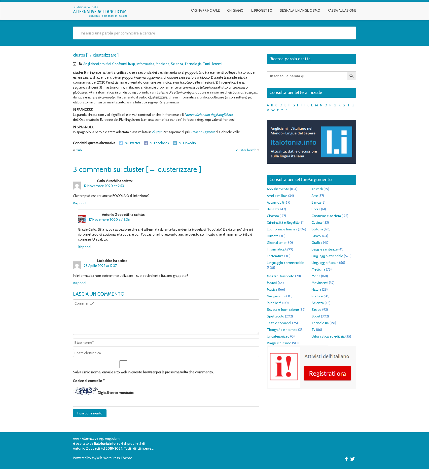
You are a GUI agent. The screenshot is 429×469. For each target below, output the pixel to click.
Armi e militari (277, 195)
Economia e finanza (282, 229)
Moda (316, 276)
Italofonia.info (105, 443)
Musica (272, 289)
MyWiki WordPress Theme (112, 458)
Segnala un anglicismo (300, 10)
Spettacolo (275, 316)
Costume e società (326, 216)
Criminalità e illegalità (283, 222)
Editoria (317, 229)
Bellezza (273, 209)
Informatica (145, 64)
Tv (313, 329)
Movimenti (320, 283)
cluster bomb (246, 150)
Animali (317, 189)
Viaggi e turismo (279, 343)
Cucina (317, 222)
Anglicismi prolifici (97, 64)
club (79, 150)
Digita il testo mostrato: (116, 392)
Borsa (316, 209)
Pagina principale (205, 10)
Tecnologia (193, 64)
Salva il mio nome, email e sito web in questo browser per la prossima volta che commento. (143, 372)
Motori (272, 283)
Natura (316, 289)
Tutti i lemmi (212, 64)
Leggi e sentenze (325, 249)
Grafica (317, 242)
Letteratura (275, 256)
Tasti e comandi (279, 323)
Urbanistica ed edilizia (328, 336)
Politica (317, 296)
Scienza (177, 64)
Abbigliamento (278, 189)
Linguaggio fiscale (325, 262)
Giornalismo (276, 242)
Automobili (275, 202)
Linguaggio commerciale (285, 262)
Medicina (162, 64)
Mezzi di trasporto (280, 276)
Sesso (317, 309)
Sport (316, 316)
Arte (315, 195)
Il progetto (261, 10)
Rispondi (79, 203)
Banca (316, 202)
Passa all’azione (342, 10)
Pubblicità (274, 303)
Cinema (273, 216)
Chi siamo (235, 10)
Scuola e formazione (283, 309)
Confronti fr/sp (123, 64)
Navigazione (276, 296)
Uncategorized (278, 336)
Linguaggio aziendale (327, 256)
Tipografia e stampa (282, 329)
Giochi (317, 236)
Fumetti (273, 236)
